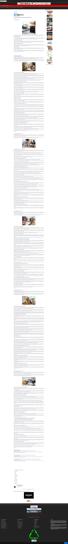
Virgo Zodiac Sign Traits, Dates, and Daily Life (19, 56)
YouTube (16, 476)
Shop (7, 5)
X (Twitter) (16, 478)
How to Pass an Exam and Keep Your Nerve (18, 133)
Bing (15, 472)
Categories (7, 7)
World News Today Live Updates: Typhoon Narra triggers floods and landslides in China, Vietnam (24, 450)
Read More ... (15, 131)
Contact (14, 7)
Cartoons (11, 7)
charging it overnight (29, 246)
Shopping (21, 7)
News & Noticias (4, 5)
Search (18, 7)
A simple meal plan (38, 120)
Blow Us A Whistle (16, 483)
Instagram (16, 477)
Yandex (15, 474)
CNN (15, 481)
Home (1, 5)
